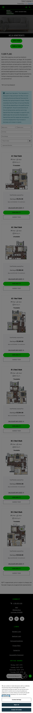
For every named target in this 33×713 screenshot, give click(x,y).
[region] (16, 697)
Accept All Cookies (16, 709)
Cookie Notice (6, 696)
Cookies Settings (16, 699)
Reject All (16, 704)
